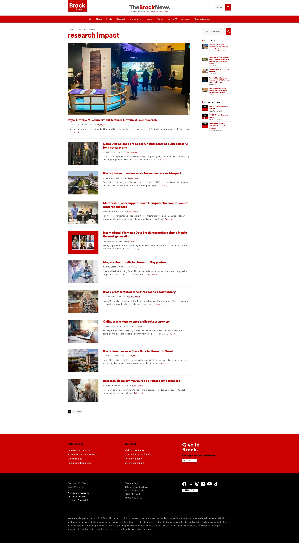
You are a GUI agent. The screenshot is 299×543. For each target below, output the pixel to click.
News (99, 19)
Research (120, 19)
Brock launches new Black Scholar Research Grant (138, 351)
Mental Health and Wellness (83, 454)
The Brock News (132, 152)
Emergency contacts (79, 450)
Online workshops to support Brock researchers (136, 321)
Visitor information (135, 450)
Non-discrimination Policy (80, 492)
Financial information (79, 462)
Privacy (71, 500)
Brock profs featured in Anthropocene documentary (139, 292)
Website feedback (134, 462)
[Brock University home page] (77, 6)
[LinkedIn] (203, 483)
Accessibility (84, 500)
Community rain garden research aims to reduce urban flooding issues (218, 90)
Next (79, 412)
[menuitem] (223, 7)
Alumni (160, 19)
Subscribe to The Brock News (159, 11)
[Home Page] (90, 19)
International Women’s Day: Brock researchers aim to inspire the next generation (145, 234)
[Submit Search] (228, 31)
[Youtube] (209, 483)
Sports (171, 19)
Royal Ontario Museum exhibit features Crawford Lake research (112, 120)
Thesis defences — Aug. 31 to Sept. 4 (219, 71)
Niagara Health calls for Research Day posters (135, 262)
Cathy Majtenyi (101, 125)
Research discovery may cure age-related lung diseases (141, 381)
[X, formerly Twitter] (191, 484)
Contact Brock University (138, 454)
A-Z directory (189, 490)
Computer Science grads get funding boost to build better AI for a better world (145, 145)
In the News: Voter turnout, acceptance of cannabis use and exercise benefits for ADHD (219, 60)
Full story (73, 132)
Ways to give (188, 461)
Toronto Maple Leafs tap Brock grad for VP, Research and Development (219, 80)
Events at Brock (212, 102)
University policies (76, 496)
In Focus (185, 19)
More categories (202, 19)
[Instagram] (197, 483)
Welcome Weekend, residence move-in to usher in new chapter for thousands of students (219, 48)
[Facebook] (184, 483)
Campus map (75, 458)
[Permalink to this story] (129, 114)
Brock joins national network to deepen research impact (142, 173)
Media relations (133, 458)
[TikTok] (216, 483)
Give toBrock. (190, 447)
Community (135, 19)
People (149, 19)
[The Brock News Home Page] (149, 7)
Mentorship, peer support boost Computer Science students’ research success (145, 205)
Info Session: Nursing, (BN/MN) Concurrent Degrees (217, 126)
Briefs (109, 19)
